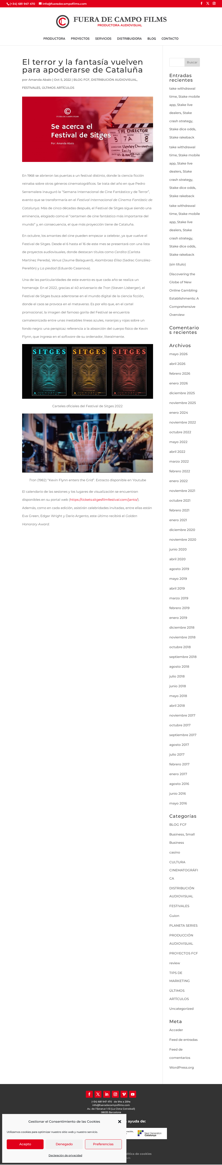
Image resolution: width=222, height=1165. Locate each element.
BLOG (151, 39)
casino (174, 852)
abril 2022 (177, 452)
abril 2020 (177, 559)
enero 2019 (178, 618)
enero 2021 (178, 520)
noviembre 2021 (182, 491)
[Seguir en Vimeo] (124, 1094)
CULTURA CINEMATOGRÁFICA (183, 870)
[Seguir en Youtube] (132, 1094)
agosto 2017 (179, 745)
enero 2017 (178, 774)
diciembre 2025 (182, 393)
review (174, 963)
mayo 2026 (178, 354)
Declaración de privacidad (65, 1155)
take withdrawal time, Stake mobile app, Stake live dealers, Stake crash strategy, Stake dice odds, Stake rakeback (184, 112)
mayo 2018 (178, 696)
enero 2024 (178, 412)
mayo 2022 (178, 442)
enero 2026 (178, 383)
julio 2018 (177, 676)
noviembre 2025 (182, 403)
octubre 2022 (180, 432)
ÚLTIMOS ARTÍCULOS (58, 88)
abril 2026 (177, 364)
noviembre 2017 (182, 715)
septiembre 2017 (182, 735)
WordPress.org (181, 1067)
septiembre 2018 (183, 657)
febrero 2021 (179, 510)
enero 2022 (178, 481)
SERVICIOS (103, 39)
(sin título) (177, 264)
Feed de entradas (183, 1040)
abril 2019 (177, 588)
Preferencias (103, 1144)
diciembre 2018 (181, 627)
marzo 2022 (179, 461)
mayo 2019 (178, 579)
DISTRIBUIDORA (129, 39)
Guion (174, 916)
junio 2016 (177, 793)
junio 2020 (178, 549)
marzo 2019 (178, 598)
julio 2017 (176, 754)
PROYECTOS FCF (183, 953)
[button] (120, 1121)
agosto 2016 (179, 784)
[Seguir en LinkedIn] (106, 1094)
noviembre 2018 (182, 637)
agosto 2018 (179, 666)
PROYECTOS (80, 39)
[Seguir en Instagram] (115, 1094)
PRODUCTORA (54, 39)
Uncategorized (181, 1009)
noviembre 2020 (182, 539)
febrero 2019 (179, 608)
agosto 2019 (179, 569)
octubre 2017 (180, 725)
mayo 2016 (178, 803)
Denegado (64, 1144)
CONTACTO (170, 39)
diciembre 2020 (182, 530)
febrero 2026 (179, 373)
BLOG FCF (81, 80)
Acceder (176, 1030)
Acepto (25, 1144)
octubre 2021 (180, 500)
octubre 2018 (180, 647)
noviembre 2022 (182, 422)
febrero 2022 (179, 471)
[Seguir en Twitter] (98, 1094)
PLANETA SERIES (183, 925)
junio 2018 (177, 686)
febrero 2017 (179, 764)
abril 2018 (177, 706)
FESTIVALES (31, 88)
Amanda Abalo (39, 80)
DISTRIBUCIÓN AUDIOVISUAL (114, 80)
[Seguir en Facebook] (89, 1094)
